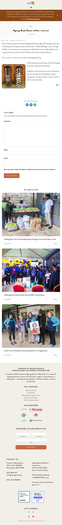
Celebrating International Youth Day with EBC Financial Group (24, 295)
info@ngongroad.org (33, 19)
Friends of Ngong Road (31, 3)
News (31, 26)
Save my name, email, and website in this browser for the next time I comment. (29, 169)
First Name (23, 436)
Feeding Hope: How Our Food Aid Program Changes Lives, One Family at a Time (30, 239)
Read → (56, 243)
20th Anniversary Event (31, 400)
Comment (7, 121)
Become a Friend (31, 390)
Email (6, 158)
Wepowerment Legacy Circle (31, 395)
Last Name (39, 436)
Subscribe (31, 447)
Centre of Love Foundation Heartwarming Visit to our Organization (25, 351)
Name (6, 150)
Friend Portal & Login (31, 397)
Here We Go (31, 393)
